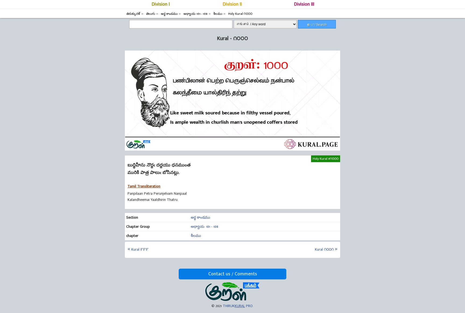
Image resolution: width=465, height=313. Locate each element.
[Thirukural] (232, 300)
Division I (161, 4)
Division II (232, 4)
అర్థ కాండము (200, 217)
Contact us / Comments (232, 274)
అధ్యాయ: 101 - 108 (204, 226)
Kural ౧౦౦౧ (324, 249)
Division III (304, 4)
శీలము (196, 236)
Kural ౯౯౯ (140, 249)
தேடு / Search (317, 25)
